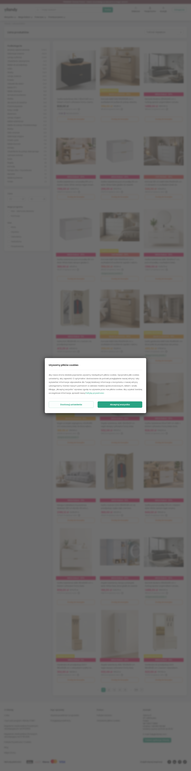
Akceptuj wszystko (120, 404)
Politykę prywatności (94, 393)
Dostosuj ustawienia (71, 404)
